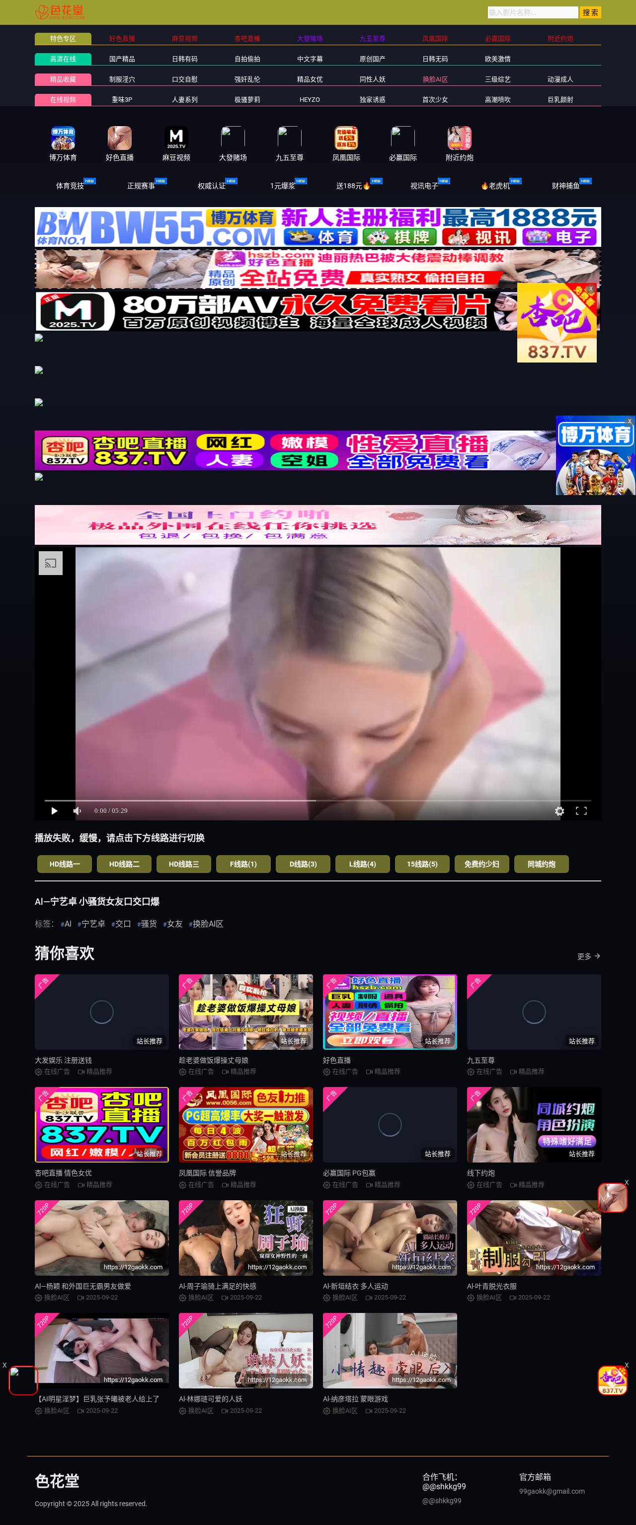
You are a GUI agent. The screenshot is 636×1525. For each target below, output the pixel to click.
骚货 (149, 924)
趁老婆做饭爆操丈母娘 (213, 1060)
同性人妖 (373, 79)
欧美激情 (498, 59)
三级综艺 (498, 79)
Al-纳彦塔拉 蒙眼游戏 (355, 1399)
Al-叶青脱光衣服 (492, 1286)
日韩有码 (185, 59)
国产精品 (122, 59)
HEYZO (310, 99)
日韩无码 (435, 59)
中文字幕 (310, 59)
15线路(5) (422, 864)
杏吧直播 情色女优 (63, 1173)
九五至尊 (481, 1060)
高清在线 (63, 59)
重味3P (122, 99)
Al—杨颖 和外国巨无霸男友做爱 (83, 1286)
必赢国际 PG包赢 (349, 1173)
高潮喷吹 (498, 99)
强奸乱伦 (247, 79)
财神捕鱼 (566, 186)
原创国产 (373, 59)
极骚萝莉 (247, 99)
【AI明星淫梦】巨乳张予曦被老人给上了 (97, 1399)
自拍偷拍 (247, 59)
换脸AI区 (435, 79)
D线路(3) (303, 864)
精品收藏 (63, 79)
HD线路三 (184, 864)
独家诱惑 (373, 99)
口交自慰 (185, 79)
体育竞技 (70, 186)
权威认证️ (212, 186)
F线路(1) (243, 864)
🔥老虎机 (495, 186)
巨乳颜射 (560, 99)
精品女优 (310, 79)
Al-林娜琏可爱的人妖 (210, 1399)
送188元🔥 (353, 186)
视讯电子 (424, 186)
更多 (584, 956)
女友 (175, 924)
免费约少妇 (482, 864)
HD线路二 (124, 864)
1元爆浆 (282, 186)
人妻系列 (185, 99)
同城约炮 (542, 864)
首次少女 (435, 99)
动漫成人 (560, 79)
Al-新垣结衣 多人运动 (355, 1286)
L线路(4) (362, 864)
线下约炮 (481, 1173)
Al (68, 924)
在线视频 (63, 99)
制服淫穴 (122, 79)
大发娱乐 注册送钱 (63, 1060)
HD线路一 (65, 864)
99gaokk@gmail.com (552, 1491)
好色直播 (337, 1060)
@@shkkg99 (442, 1501)
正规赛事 (141, 186)
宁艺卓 (93, 924)
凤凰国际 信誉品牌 (207, 1173)
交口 (123, 924)
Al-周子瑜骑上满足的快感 (217, 1286)
